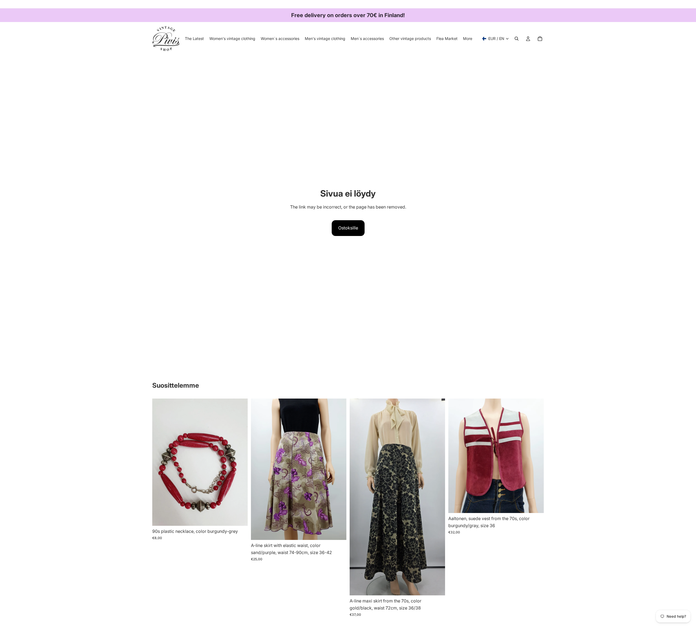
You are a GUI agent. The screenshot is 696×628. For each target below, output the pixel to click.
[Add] (239, 518)
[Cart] (540, 39)
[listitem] (467, 38)
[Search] (517, 39)
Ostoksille (348, 228)
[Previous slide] (259, 469)
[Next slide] (338, 469)
